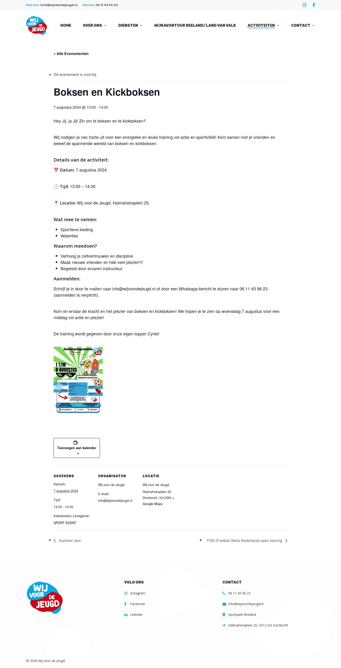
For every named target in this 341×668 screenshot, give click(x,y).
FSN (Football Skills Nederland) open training (245, 540)
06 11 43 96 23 (107, 5)
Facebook (137, 604)
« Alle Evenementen (71, 53)
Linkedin (136, 614)
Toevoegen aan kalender (76, 447)
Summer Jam (69, 540)
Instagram (137, 593)
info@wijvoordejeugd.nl (58, 5)
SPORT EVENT (65, 522)
